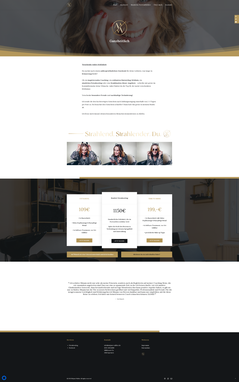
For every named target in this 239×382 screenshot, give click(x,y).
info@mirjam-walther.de (112, 345)
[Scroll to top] (235, 378)
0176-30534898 (109, 348)
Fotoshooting (73, 345)
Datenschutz (146, 348)
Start (115, 5)
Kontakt (168, 5)
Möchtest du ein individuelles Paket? (146, 254)
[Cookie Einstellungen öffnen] (4, 380)
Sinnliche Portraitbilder (141, 5)
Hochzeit (124, 5)
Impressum (145, 345)
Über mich (158, 5)
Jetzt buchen (84, 240)
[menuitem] (116, 5)
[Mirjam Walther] (69, 5)
